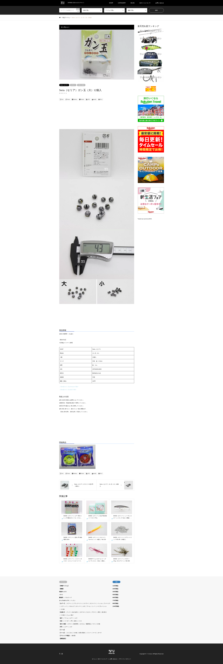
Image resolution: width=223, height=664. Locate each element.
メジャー (88, 632)
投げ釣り (104, 612)
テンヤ (69, 612)
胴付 (99, 612)
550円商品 (115, 594)
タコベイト (93, 603)
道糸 (75, 621)
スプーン (69, 603)
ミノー (93, 606)
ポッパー (78, 606)
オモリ (73, 85)
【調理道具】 (63, 638)
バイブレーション (102, 606)
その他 (62, 609)
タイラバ (85, 603)
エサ (76, 618)
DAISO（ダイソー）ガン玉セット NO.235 (77, 466)
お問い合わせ (159, 3)
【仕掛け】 (62, 612)
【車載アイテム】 (64, 585)
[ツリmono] (111, 654)
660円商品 (115, 597)
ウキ (93, 624)
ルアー (71, 618)
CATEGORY (122, 3)
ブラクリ (93, 612)
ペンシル (100, 603)
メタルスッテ (68, 597)
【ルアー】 (62, 603)
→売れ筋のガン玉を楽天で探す (67, 389)
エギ (84, 606)
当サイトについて (145, 3)
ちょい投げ (70, 615)
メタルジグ (71, 606)
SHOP (111, 3)
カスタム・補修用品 (85, 624)
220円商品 (115, 588)
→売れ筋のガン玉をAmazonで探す (68, 386)
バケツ (61, 594)
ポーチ (100, 632)
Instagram (62, 653)
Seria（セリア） (64, 85)
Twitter (59, 653)
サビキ (88, 612)
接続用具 (75, 624)
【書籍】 (61, 588)
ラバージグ (107, 603)
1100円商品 (116, 606)
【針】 (61, 618)
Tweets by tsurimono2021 (145, 219)
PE (71, 621)
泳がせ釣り (75, 612)
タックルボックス (64, 600)
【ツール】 (62, 632)
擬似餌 (61, 597)
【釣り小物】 (81, 85)
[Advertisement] (96, 117)
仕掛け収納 (82, 632)
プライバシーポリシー (125, 659)
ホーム (94, 659)
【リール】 (62, 629)
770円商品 (115, 600)
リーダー (66, 621)
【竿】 (61, 626)
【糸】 (61, 621)
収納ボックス (63, 591)
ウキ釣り (63, 615)
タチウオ (82, 612)
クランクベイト (77, 603)
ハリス (80, 621)
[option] (96, 55)
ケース (94, 632)
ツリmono (149, 653)
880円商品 (115, 603)
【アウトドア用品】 (64, 635)
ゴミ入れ (69, 632)
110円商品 (115, 585)
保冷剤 (73, 635)
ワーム (88, 606)
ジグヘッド (64, 606)
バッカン (73, 600)
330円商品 (115, 591)
